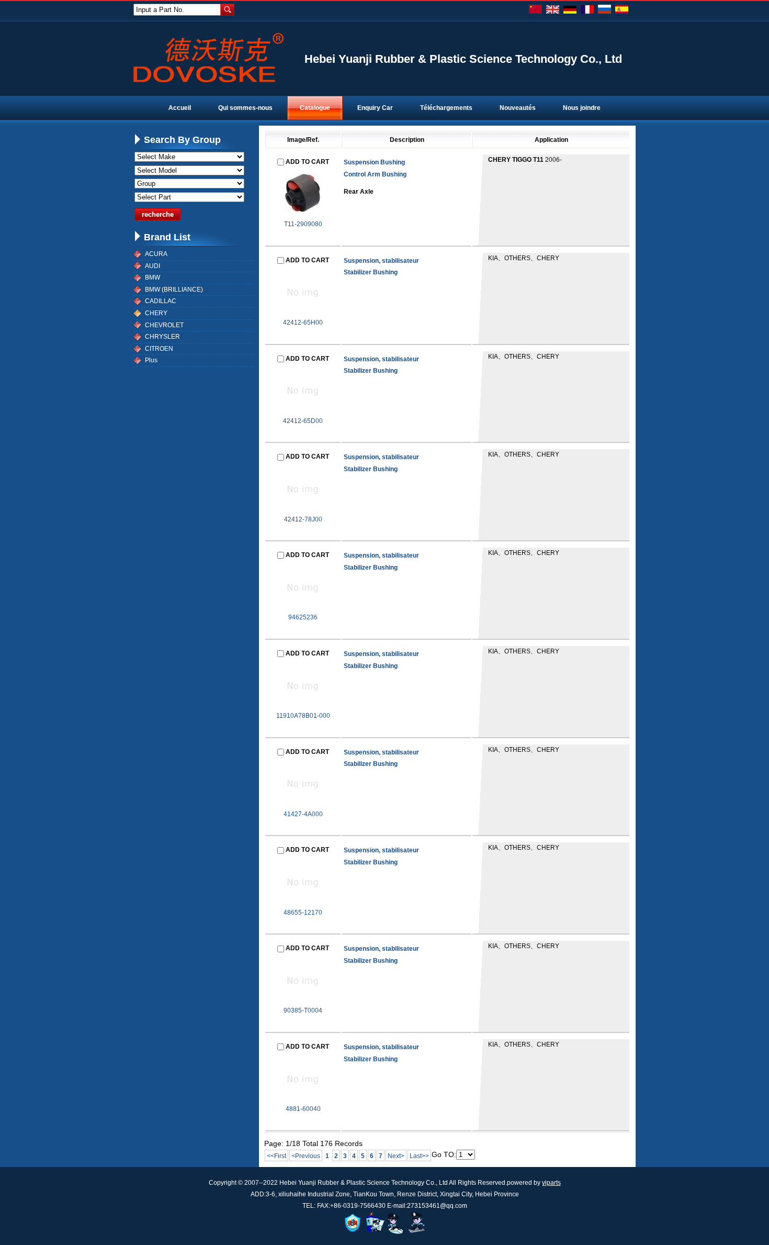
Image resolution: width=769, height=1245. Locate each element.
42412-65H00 (303, 322)
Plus (151, 360)
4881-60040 (303, 1109)
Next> (396, 1156)
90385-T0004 (303, 1010)
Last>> (419, 1156)
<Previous (305, 1156)
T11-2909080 (303, 224)
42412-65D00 (303, 421)
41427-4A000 (303, 814)
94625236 (303, 617)
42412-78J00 (303, 519)
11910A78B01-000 (303, 715)
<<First (276, 1156)
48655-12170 (303, 912)
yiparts (551, 1182)
